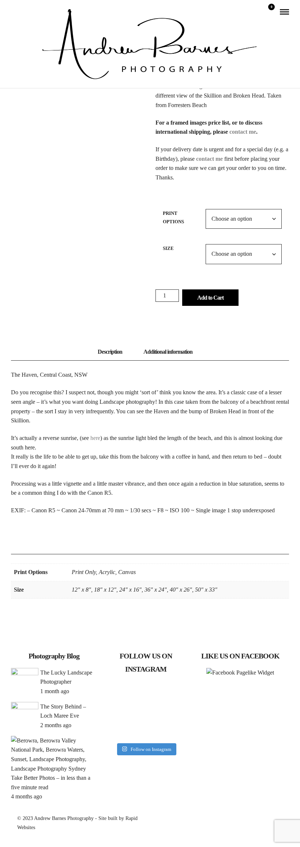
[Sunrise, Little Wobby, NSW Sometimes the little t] (176, 711)
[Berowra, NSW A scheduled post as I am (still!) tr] (176, 729)
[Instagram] (23, 11)
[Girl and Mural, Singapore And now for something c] (146, 729)
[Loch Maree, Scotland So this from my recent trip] (116, 711)
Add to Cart (210, 298)
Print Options (173, 217)
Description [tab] (110, 352)
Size (168, 248)
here (95, 438)
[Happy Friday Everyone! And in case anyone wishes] (146, 711)
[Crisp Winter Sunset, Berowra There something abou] (116, 692)
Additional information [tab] (167, 352)
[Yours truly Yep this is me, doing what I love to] (176, 692)
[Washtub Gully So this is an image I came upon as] (146, 692)
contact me (242, 132)
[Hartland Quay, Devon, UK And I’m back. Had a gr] (116, 729)
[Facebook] (13, 11)
